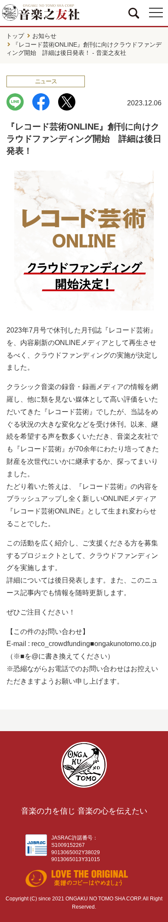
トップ (15, 35)
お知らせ (44, 35)
